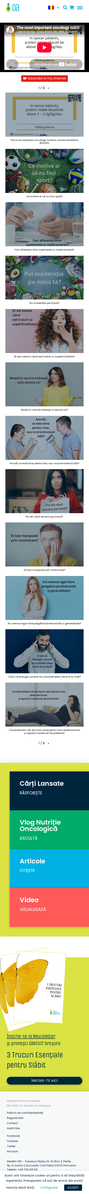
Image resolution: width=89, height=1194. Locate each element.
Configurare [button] (49, 1188)
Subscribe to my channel (47, 78)
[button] (48, 88)
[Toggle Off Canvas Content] (79, 7)
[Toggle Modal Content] (65, 7)
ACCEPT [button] (73, 1188)
